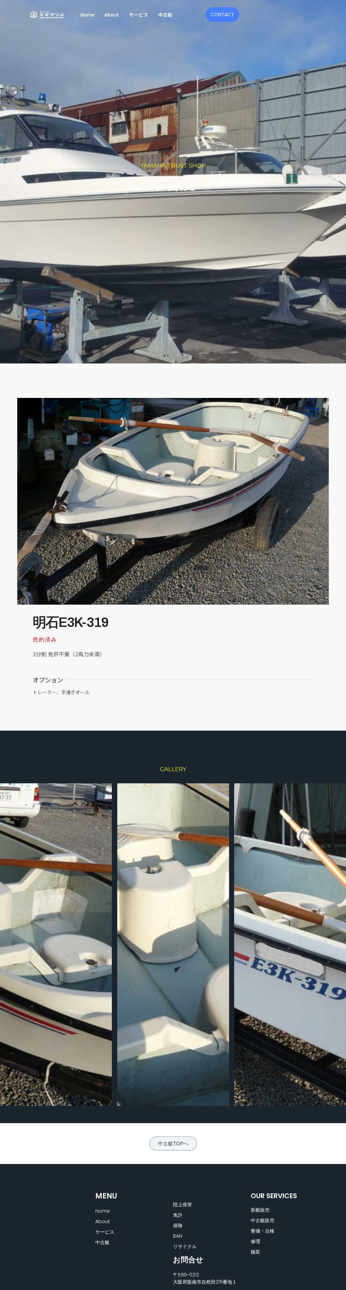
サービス (138, 14)
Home (87, 14)
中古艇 (165, 14)
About (111, 14)
